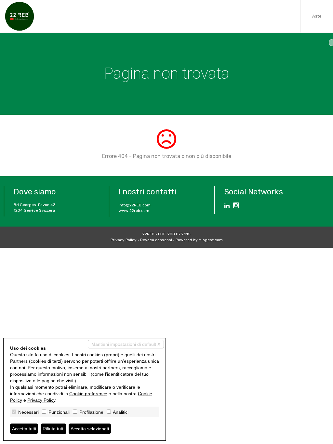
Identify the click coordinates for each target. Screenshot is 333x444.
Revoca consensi (156, 240)
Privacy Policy (124, 240)
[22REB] (19, 16)
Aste (317, 16)
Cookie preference (88, 393)
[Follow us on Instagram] (236, 206)
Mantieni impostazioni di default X (125, 344)
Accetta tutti (24, 428)
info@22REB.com (135, 205)
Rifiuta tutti (53, 428)
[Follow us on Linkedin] (227, 206)
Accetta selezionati (90, 428)
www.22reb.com (134, 210)
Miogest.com (211, 240)
